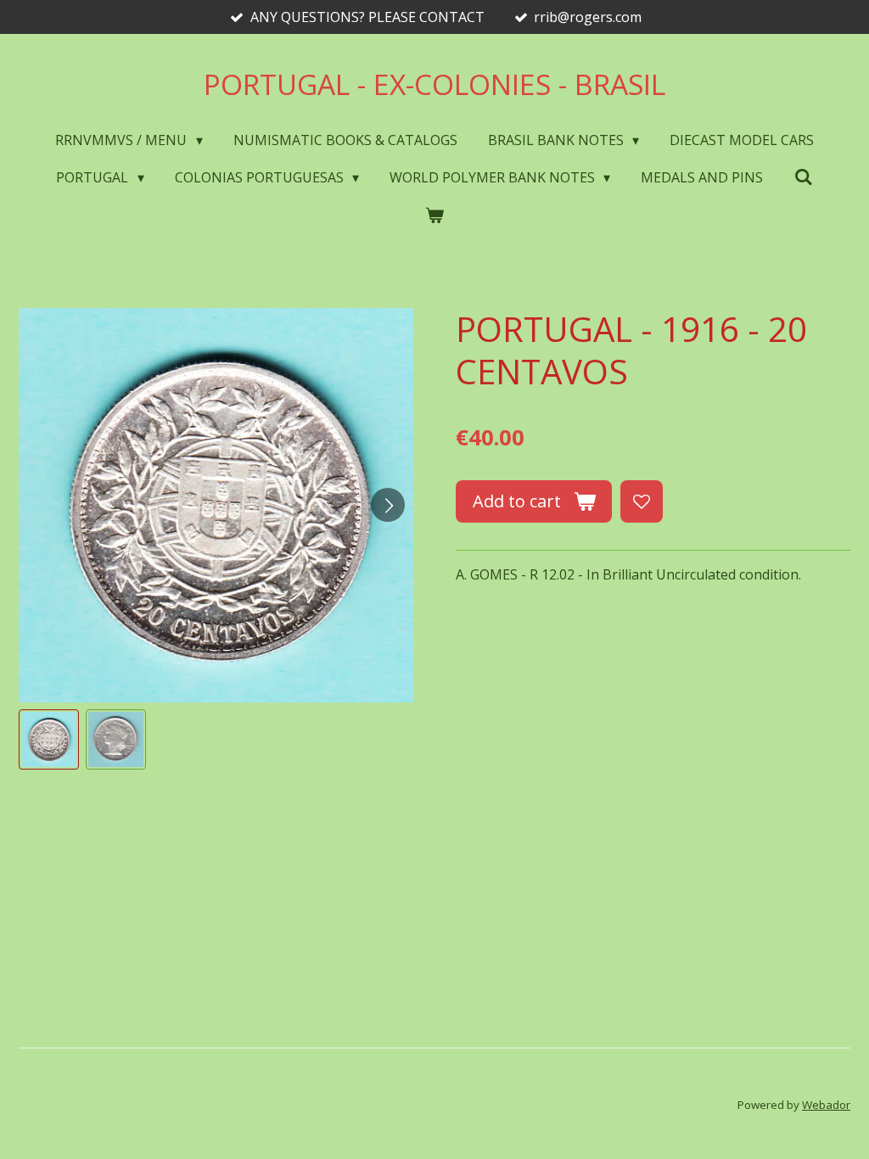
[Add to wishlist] (641, 501)
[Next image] (388, 505)
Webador (826, 1104)
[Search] (802, 176)
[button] (49, 739)
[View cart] (434, 214)
